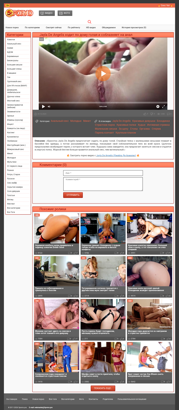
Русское (11, 178)
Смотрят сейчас (54, 27)
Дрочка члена (13, 96)
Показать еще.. (103, 388)
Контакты (93, 399)
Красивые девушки (143, 121)
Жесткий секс (13, 101)
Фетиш (10, 199)
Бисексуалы (12, 60)
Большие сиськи (14, 65)
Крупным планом (126, 132)
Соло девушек (13, 191)
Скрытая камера (15, 187)
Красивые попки (126, 124)
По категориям (32, 27)
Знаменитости (13, 111)
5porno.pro (22, 407)
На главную (11, 399)
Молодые (11, 158)
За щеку (123, 128)
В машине (11, 73)
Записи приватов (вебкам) (15, 106)
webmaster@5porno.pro (44, 407)
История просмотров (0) (134, 27)
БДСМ (10, 52)
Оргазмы (144, 128)
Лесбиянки (12, 141)
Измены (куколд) (15, 120)
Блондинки (163, 121)
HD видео (91, 27)
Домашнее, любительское (13, 91)
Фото (81, 399)
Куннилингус (13, 137)
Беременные (13, 56)
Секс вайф (12, 183)
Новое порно (12, 27)
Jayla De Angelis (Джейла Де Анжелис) (116, 155)
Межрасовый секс (15, 149)
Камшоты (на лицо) (16, 128)
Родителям (108, 399)
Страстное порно (105, 124)
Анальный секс (14, 44)
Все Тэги (11, 212)
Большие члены (14, 69)
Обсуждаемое (109, 27)
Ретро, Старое (13, 174)
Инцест (10, 124)
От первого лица (14, 166)
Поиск (25, 399)
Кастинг (11, 132)
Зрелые (10, 116)
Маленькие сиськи (106, 128)
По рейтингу (74, 27)
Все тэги (53, 399)
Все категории (13, 208)
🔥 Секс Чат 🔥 (165, 5)
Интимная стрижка (158, 124)
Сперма (156, 128)
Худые (141, 124)
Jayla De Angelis (121, 121)
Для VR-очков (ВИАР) (17, 85)
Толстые (11, 195)
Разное (10, 170)
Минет (10, 153)
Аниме (10, 48)
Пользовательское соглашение (132, 399)
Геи (8, 77)
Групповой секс (14, 81)
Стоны (134, 128)
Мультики (11, 162)
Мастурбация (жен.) (16, 145)
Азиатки (11, 39)
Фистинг (11, 204)
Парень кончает (104, 132)
